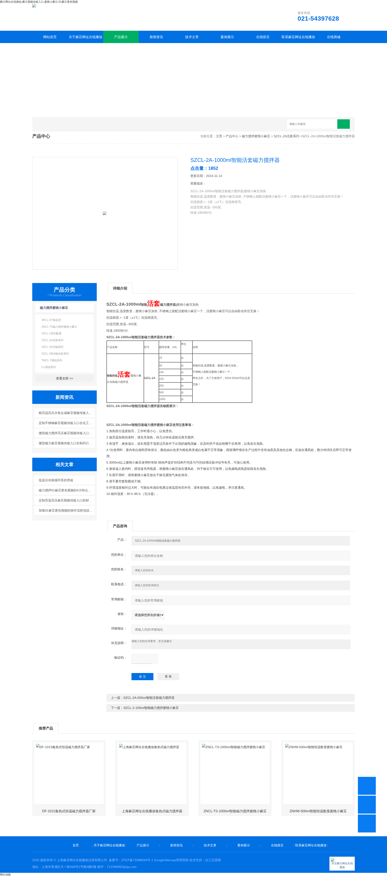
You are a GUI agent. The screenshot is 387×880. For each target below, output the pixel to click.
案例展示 (227, 37)
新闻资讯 (156, 37)
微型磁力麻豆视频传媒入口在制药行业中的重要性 (67, 443)
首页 (76, 845)
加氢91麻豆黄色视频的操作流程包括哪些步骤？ (67, 510)
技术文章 (192, 37)
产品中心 (232, 136)
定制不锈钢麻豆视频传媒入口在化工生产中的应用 (67, 423)
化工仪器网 (213, 860)
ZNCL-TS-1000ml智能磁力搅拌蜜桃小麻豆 (235, 811)
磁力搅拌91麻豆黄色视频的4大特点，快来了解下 (67, 490)
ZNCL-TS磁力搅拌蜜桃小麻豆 (59, 326)
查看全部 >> (64, 378)
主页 (219, 136)
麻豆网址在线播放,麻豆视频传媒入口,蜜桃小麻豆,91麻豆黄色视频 (39, 1)
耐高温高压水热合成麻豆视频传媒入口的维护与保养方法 (67, 413)
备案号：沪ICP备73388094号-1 (131, 860)
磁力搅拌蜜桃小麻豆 (256, 136)
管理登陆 (182, 860)
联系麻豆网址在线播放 (298, 37)
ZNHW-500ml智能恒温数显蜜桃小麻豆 (318, 811)
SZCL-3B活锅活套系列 (55, 353)
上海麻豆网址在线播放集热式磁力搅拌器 (152, 811)
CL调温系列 (48, 367)
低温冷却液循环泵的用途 (56, 480)
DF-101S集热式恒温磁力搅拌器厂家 (69, 811)
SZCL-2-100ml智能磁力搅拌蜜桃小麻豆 (151, 708)
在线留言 (263, 37)
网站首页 (50, 37)
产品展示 (121, 37)
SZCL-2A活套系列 (286, 136)
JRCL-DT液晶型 (51, 320)
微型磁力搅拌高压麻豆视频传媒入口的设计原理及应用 (67, 433)
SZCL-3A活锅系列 (52, 347)
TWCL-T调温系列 (51, 360)
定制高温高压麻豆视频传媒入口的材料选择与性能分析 (67, 500)
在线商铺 (333, 37)
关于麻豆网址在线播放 (85, 37)
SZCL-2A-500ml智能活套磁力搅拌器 (148, 697)
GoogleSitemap (165, 860)
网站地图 (5, 874)
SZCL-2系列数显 (51, 333)
